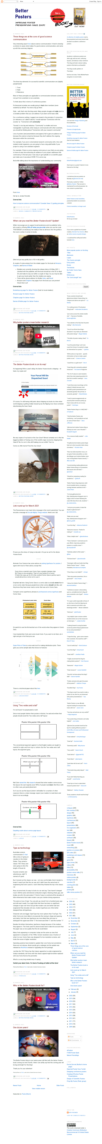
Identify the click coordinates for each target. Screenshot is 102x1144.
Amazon (58, 263)
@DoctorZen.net (78, 178)
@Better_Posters (71, 184)
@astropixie (79, 759)
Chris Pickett (78, 578)
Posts (71, 1037)
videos (69, 865)
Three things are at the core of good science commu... (79, 948)
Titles (68, 252)
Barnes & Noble (27, 265)
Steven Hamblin (75, 676)
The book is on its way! (29, 364)
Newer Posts (17, 1085)
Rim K (85, 363)
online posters (71, 877)
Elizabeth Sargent (72, 432)
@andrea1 (70, 472)
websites (70, 832)
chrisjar (85, 572)
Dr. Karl (25, 854)
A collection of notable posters (75, 37)
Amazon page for (23, 294)
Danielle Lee (77, 532)
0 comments (41, 209)
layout (21, 838)
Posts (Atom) (26, 1094)
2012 (71, 1018)
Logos (69, 257)
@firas (69, 554)
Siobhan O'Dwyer (81, 683)
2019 (71, 998)
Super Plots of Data (19, 645)
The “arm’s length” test (74, 277)
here (29, 44)
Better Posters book (26, 312)
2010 (71, 1024)
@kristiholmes (84, 536)
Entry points (71, 262)
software (70, 837)
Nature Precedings (73, 1055)
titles (68, 867)
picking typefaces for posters (51, 563)
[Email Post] (47, 209)
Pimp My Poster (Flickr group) (76, 1081)
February (74, 989)
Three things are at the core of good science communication (32, 38)
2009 (71, 1027)
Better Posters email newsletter (75, 198)
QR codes (70, 852)
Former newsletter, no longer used (76, 206)
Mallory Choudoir (79, 790)
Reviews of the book (72, 126)
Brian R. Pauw (71, 641)
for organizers (71, 828)
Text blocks (70, 267)
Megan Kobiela (83, 334)
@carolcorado (81, 558)
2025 (71, 904)
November (74, 921)
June (72, 935)
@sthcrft (77, 478)
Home (39, 1085)
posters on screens (73, 850)
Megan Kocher (79, 665)
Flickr (25, 967)
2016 (71, 1007)
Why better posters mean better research (31, 322)
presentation (37, 211)
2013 (71, 1015)
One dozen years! (20, 1027)
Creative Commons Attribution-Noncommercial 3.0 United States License (78, 1132)
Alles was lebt (71, 460)
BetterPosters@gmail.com (74, 160)
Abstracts (70, 255)
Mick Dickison (83, 645)
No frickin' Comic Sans (74, 270)
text (68, 830)
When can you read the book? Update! (36, 221)
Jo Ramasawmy (72, 797)
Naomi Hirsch (79, 750)
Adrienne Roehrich (82, 525)
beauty (69, 840)
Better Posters (30, 297)
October (73, 924)
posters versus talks (73, 872)
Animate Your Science (78, 232)
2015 (71, 1010)
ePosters (70, 1050)
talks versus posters (73, 892)
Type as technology (21, 848)
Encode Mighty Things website (37, 512)
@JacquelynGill (71, 547)
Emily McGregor (81, 736)
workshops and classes (74, 855)
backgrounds (71, 880)
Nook (51, 278)
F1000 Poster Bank (73, 1053)
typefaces (22, 975)
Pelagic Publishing (80, 120)
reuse (69, 845)
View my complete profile (76, 1115)
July (72, 932)
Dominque (75, 405)
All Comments (74, 1040)
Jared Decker (76, 779)
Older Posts (60, 1085)
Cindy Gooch (80, 650)
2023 (71, 910)
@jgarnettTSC (80, 754)
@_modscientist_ (71, 503)
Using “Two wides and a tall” (25, 705)
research (32, 782)
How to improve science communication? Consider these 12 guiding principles (38, 203)
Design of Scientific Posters (76, 1078)
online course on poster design (77, 234)
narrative (28, 211)
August (73, 929)
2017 (71, 1004)
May (72, 938)
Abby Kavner (81, 745)
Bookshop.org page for (25, 290)
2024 (71, 907)
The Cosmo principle (73, 260)
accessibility (71, 870)
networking (70, 847)
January (73, 992)
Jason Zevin (80, 708)
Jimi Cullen (76, 721)
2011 (71, 1021)
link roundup (23, 695)
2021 (71, 915)
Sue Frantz (80, 688)
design (21, 211)
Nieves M (83, 785)
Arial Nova (24, 947)
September (74, 926)
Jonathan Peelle (79, 654)
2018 (71, 1001)
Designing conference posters (76, 1071)
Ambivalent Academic (81, 309)
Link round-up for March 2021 (26, 506)
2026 (71, 901)
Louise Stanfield (81, 670)
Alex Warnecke (77, 325)
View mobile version (38, 1088)
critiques (69, 808)
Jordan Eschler (81, 621)
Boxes (69, 265)
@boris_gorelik (71, 521)
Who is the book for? (28, 985)
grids (68, 860)
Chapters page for (19, 297)
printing (69, 890)
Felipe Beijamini (72, 714)
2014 (71, 1012)
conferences (71, 820)
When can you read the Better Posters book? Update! (78, 955)
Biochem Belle (78, 741)
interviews (70, 875)
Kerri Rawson (85, 661)
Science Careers (80, 358)
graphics (69, 815)
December (74, 918)
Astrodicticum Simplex (79, 567)
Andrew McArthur (71, 585)
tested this (23, 782)
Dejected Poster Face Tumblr (76, 1069)
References (70, 275)
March (73, 943)
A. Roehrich (70, 412)
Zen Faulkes (73, 1112)
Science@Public (71, 318)
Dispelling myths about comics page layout (27, 830)
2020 (71, 995)
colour (69, 857)
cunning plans (71, 885)
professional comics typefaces (49, 592)
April (72, 941)
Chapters (16, 265)
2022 (71, 913)
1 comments (41, 1016)
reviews (69, 835)
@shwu (86, 349)
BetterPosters (71, 216)
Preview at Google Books (74, 129)
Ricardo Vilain (79, 447)
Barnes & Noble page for (21, 301)
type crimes (71, 862)
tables (69, 887)
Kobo (44, 278)
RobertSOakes (83, 394)
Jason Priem (70, 489)
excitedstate (70, 632)
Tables (69, 272)
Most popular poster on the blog (77, 250)
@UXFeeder (77, 612)
